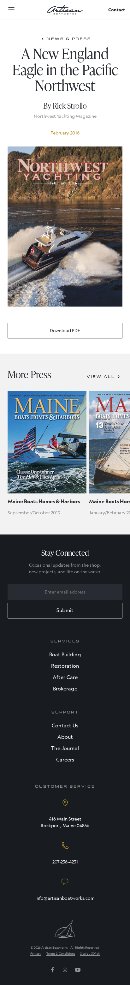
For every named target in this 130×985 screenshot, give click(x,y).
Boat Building (65, 654)
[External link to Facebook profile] (52, 972)
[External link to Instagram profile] (65, 972)
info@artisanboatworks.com (65, 898)
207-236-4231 (65, 862)
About (65, 737)
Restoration (65, 666)
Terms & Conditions (60, 954)
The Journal (65, 748)
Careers (65, 759)
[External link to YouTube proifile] (77, 972)
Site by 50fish (90, 954)
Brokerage (65, 688)
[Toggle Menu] (11, 9)
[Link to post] (47, 442)
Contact (116, 10)
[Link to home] (65, 10)
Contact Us (65, 725)
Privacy (35, 954)
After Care (65, 677)
